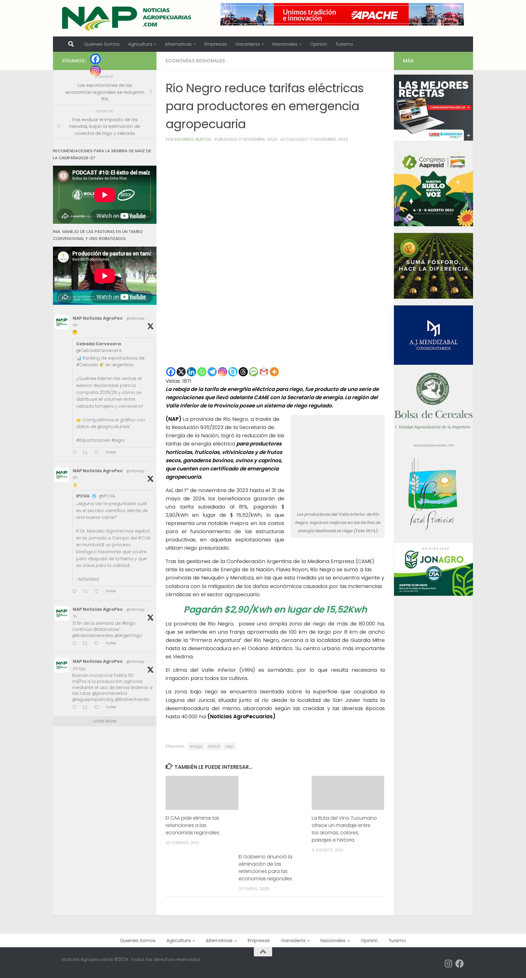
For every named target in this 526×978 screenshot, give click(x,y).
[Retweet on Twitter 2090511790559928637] (87, 708)
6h (75, 325)
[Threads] (243, 371)
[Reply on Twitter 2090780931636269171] (76, 644)
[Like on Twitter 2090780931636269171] (98, 644)
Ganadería (247, 44)
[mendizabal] (433, 363)
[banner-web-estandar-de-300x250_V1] (433, 297)
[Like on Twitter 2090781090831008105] (98, 592)
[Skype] (232, 371)
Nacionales (284, 44)
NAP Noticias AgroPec (98, 318)
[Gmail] (263, 371)
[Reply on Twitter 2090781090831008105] (76, 592)
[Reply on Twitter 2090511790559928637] (76, 708)
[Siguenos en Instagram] (448, 963)
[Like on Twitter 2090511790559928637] (98, 708)
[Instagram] (222, 371)
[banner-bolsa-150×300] (433, 446)
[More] (274, 371)
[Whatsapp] (201, 371)
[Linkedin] (191, 371)
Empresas (216, 44)
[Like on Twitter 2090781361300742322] (98, 453)
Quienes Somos (102, 44)
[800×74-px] (342, 14)
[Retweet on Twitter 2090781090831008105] (87, 592)
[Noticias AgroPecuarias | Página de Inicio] (127, 18)
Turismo (344, 44)
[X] (181, 371)
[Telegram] (212, 371)
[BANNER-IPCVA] (433, 139)
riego (229, 746)
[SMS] (253, 371)
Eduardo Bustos (193, 139)
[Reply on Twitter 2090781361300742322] (76, 453)
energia (196, 746)
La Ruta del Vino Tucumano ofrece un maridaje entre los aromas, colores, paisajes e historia (344, 828)
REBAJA (214, 746)
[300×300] (433, 225)
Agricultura (140, 44)
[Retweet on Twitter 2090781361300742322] (87, 453)
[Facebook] (170, 371)
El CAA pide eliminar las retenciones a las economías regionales (192, 825)
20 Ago (79, 668)
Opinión (318, 44)
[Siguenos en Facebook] (459, 963)
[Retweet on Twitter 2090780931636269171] (87, 644)
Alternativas (178, 44)
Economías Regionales (195, 61)
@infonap (135, 318)
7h (75, 616)
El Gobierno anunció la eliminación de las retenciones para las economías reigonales (265, 867)
